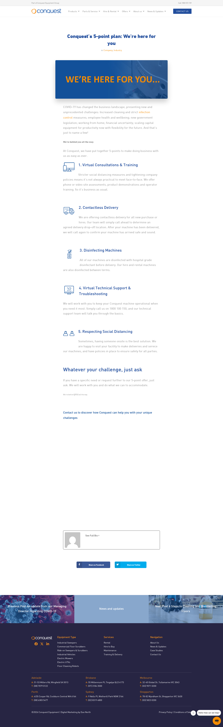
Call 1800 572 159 (185, 3)
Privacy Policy (165, 712)
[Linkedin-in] (47, 644)
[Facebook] (36, 644)
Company (108, 50)
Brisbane (91, 677)
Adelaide (36, 677)
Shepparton (146, 691)
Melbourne (146, 677)
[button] (74, 11)
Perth (34, 691)
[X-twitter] (41, 644)
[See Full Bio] (99, 535)
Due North (86, 712)
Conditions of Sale (183, 712)
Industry (118, 50)
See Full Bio (91, 535)
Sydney (90, 691)
